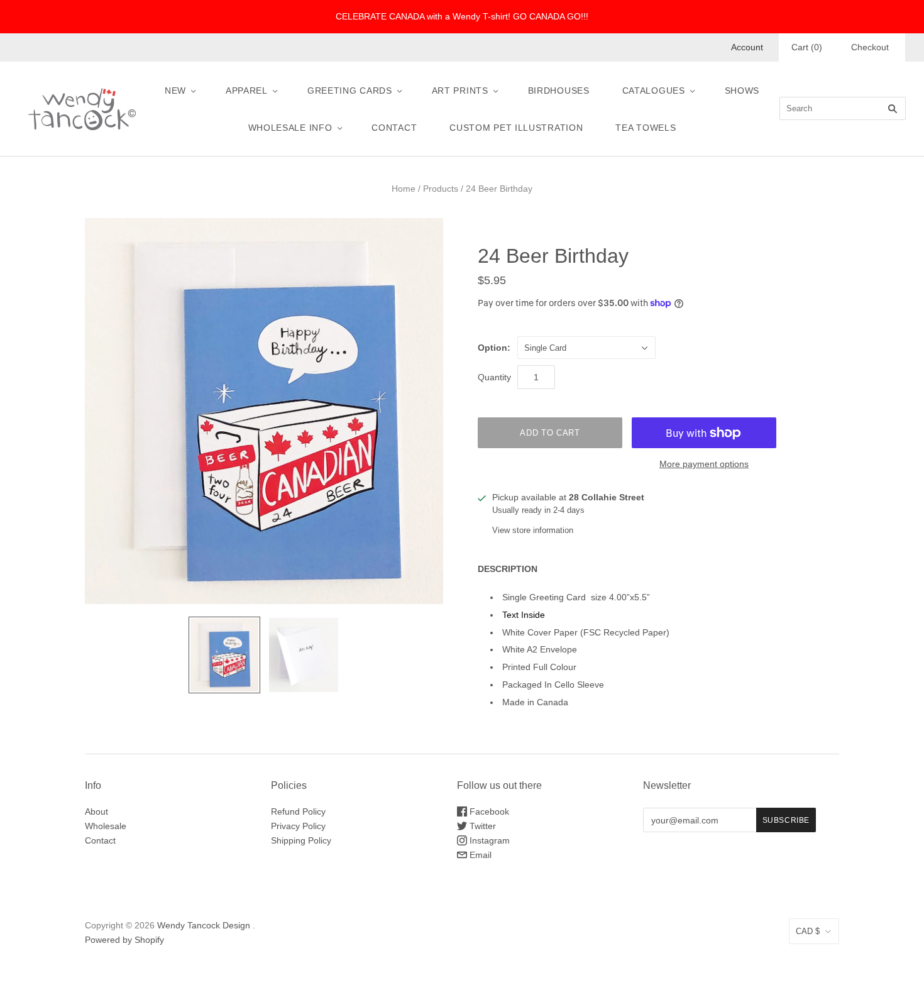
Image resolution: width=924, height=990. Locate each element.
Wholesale (105, 826)
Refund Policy (298, 811)
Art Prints (460, 90)
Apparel (247, 90)
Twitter (481, 826)
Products (440, 189)
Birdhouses (559, 90)
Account (747, 47)
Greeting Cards (349, 90)
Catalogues (653, 90)
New (175, 90)
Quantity (494, 377)
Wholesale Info (290, 128)
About (96, 811)
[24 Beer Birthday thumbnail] (224, 655)
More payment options (704, 464)
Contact (394, 128)
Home (403, 189)
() (806, 47)
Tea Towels (645, 128)
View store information (532, 530)
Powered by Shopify (124, 940)
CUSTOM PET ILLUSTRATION (516, 128)
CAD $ (808, 931)
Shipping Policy (301, 840)
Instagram (488, 840)
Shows (742, 90)
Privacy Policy (298, 826)
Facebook (488, 811)
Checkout (870, 47)
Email (479, 855)
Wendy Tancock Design (203, 925)
